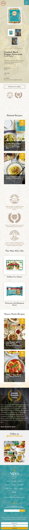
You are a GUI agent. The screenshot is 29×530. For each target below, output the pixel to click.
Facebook (14, 503)
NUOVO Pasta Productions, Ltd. (3, 3)
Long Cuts (11, 48)
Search (14, 492)
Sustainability (20, 484)
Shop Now (7, 484)
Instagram (11, 503)
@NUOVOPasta (14, 436)
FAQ (7, 488)
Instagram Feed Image (9, 446)
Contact (21, 488)
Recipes (14, 484)
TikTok (16, 503)
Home (8, 481)
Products (6, 48)
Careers (16, 488)
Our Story (13, 481)
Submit (22, 510)
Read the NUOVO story (8, 427)
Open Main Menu (26, 2)
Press (11, 488)
